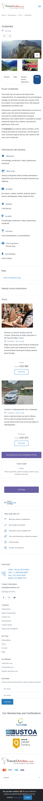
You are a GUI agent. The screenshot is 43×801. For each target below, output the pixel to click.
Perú (20, 15)
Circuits (4, 648)
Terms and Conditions (10, 629)
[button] (21, 778)
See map (8, 31)
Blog (3, 652)
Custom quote (7, 625)
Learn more (17, 797)
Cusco (21, 468)
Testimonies (6, 609)
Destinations (12, 15)
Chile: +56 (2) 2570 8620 (18, 570)
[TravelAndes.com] (13, 6)
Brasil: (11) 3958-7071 (17, 578)
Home (4, 15)
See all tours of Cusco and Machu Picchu (21, 455)
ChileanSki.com (7, 667)
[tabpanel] (21, 316)
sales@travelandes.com (10, 587)
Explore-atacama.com (10, 671)
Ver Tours (21, 490)
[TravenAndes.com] (18, 761)
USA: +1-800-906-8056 (18, 572)
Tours (4, 644)
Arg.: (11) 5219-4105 (16, 575)
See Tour (21, 372)
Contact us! (6, 617)
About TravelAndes (9, 613)
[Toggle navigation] (39, 6)
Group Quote (6, 621)
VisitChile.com (7, 663)
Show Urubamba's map (12, 278)
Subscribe (7, 702)
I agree (27, 797)
